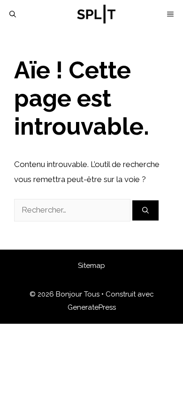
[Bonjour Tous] (96, 14)
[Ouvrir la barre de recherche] (12, 14)
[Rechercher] (145, 210)
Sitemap (91, 265)
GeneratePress (92, 307)
